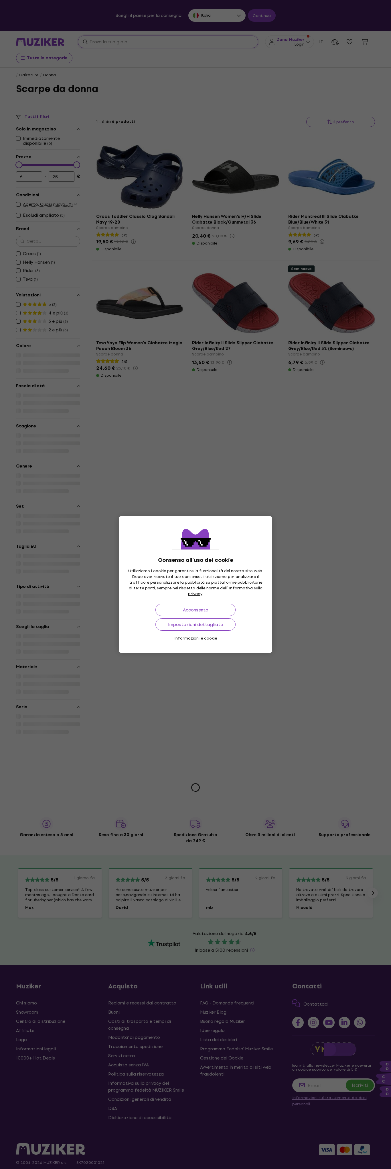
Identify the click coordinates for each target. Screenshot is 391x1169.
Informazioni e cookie (195, 638)
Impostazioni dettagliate (195, 624)
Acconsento (195, 609)
